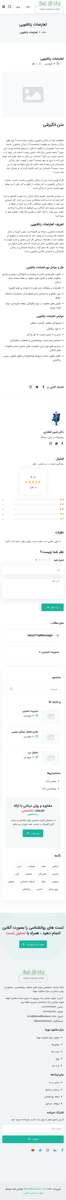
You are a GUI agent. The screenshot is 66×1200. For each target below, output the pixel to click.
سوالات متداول (52, 1104)
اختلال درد (33, 753)
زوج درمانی (53, 889)
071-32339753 (49, 1007)
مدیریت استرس (30, 711)
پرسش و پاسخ (52, 1089)
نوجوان (11, 881)
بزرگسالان (26, 889)
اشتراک (35, 1139)
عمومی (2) (51, 781)
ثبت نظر (54, 607)
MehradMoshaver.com (35, 1189)
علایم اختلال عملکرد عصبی (25, 732)
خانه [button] (28, 7)
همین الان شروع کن (35, 944)
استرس (55, 874)
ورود (57, 1059)
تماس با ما (54, 1082)
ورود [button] (18, 7)
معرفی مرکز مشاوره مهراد (47, 1037)
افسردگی (42, 874)
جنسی (39, 889)
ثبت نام (55, 1066)
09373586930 (49, 1012)
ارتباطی (55, 866)
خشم (43, 866)
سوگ (43, 881)
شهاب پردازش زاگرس (33, 1193)
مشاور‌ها (55, 1045)
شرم (17, 874)
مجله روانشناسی (51, 1096)
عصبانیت (31, 866)
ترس (19, 866)
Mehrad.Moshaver (43, 1021)
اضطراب (28, 874)
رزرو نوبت (34, 833)
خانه (44, 32)
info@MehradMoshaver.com (41, 1016)
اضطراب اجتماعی (27, 881)
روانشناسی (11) (49, 789)
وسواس (55, 881)
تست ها (55, 1052)
